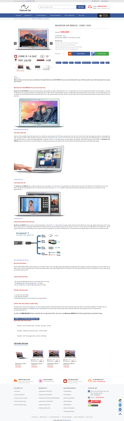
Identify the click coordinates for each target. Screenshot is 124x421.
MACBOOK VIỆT (30, 1)
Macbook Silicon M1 (44, 404)
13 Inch (65, 62)
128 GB (58, 62)
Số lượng (57, 53)
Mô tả (15, 76)
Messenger (120, 411)
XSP (107, 62)
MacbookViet (67, 420)
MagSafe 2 (23, 226)
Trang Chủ (18, 15)
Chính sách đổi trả (19, 394)
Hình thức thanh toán (20, 401)
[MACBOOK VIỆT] (25, 7)
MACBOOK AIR (86, 62)
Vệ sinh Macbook (32, 285)
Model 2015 (95, 62)
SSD (102, 62)
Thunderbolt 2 (76, 226)
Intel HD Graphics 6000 (59, 137)
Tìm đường (120, 402)
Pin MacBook (67, 394)
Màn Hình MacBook (69, 398)
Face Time (56, 187)
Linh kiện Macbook (41, 15)
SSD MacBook (68, 401)
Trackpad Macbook (69, 411)
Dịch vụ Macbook (69, 15)
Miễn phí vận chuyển (37, 308)
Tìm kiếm (81, 7)
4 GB (71, 62)
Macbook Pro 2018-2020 (46, 401)
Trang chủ (16, 18)
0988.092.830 (102, 6)
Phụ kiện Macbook (55, 15)
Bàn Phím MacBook (69, 408)
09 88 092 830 (102, 53)
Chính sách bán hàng (20, 404)
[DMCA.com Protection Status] (93, 405)
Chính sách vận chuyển (21, 398)
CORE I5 (78, 62)
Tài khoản (105, 1)
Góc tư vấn (81, 15)
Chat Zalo (120, 407)
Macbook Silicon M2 (44, 408)
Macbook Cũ (28, 15)
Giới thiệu (17, 391)
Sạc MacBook (67, 391)
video (52, 186)
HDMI (60, 225)
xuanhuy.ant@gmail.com (103, 8)
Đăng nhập (96, 1)
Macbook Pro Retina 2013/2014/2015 (49, 398)
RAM (100, 266)
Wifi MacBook (67, 404)
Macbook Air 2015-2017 (25, 18)
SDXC (105, 225)
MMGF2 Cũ (17, 78)
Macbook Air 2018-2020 (45, 394)
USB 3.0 (52, 225)
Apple (64, 35)
